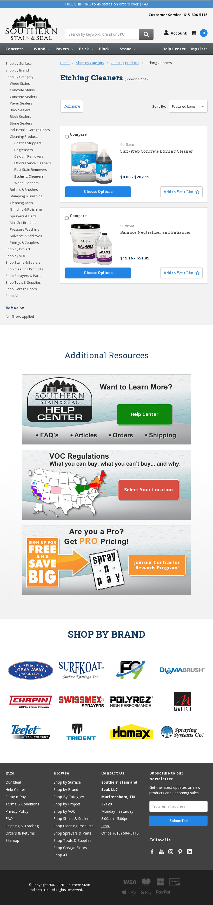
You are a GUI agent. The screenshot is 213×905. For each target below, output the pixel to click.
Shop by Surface (18, 63)
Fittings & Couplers (24, 242)
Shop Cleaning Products (24, 269)
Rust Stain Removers (30, 169)
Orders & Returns (20, 833)
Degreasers (23, 149)
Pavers (63, 48)
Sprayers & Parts (23, 216)
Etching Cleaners (29, 176)
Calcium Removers (28, 156)
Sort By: (159, 106)
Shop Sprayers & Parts (23, 275)
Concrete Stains (22, 90)
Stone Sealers (21, 123)
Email (105, 825)
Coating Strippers (28, 143)
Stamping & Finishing (26, 196)
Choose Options (98, 191)
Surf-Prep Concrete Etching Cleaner (156, 151)
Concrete (15, 48)
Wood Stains (20, 83)
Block (105, 48)
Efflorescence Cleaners (32, 163)
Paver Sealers (21, 103)
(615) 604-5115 (126, 833)
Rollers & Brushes (24, 189)
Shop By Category (19, 76)
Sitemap (12, 840)
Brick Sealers (20, 110)
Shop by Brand (17, 70)
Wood (40, 48)
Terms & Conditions (22, 804)
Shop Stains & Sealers (23, 262)
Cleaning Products (24, 136)
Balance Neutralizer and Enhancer (155, 232)
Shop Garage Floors (21, 289)
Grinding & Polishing (26, 209)
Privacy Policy (16, 811)
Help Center (174, 48)
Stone (126, 48)
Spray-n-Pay (15, 796)
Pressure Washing (24, 229)
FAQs (10, 818)
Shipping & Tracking (22, 825)
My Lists (199, 48)
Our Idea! (13, 782)
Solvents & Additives (26, 235)
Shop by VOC (15, 255)
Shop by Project (17, 249)
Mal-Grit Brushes (23, 222)
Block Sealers (20, 116)
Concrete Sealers (23, 96)
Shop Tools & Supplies (23, 282)
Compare (71, 106)
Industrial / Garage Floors (30, 129)
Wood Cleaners (26, 182)
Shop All (11, 295)
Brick (84, 48)
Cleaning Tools (21, 202)
